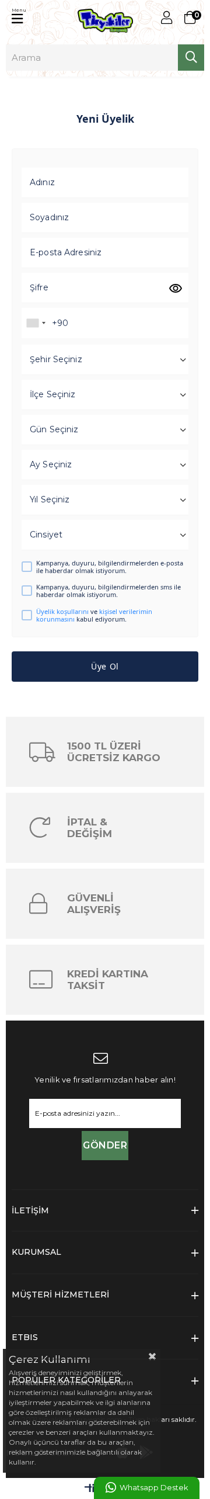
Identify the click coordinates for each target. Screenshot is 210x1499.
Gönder (105, 1145)
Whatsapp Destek (154, 1487)
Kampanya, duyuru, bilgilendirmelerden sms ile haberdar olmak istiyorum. (108, 590)
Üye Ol (105, 666)
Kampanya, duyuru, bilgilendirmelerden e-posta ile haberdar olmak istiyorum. (109, 566)
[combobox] (35, 323)
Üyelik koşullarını (62, 611)
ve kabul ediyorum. (94, 615)
